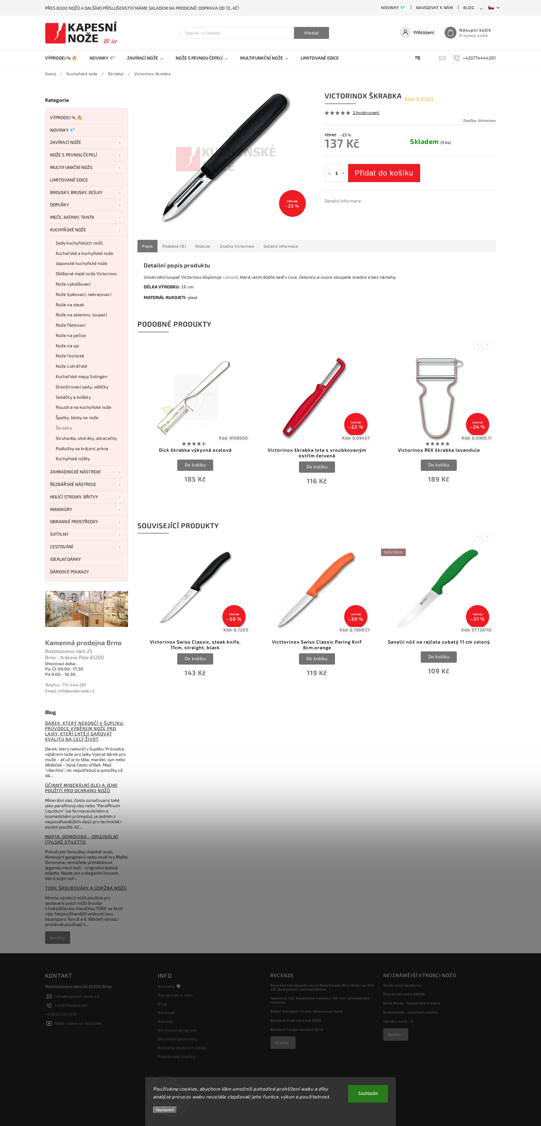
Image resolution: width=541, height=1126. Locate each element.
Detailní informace (343, 200)
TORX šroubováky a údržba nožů (86, 888)
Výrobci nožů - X (398, 1021)
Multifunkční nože (71, 167)
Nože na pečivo (71, 335)
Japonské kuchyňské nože (81, 263)
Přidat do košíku (384, 173)
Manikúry (61, 509)
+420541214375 (61, 1014)
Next (488, 345)
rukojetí (230, 277)
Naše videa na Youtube (77, 1023)
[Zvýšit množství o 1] (343, 173)
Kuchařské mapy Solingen (81, 376)
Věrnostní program (177, 1030)
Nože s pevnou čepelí (73, 154)
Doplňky (59, 204)
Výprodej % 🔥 (66, 117)
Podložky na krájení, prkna (82, 448)
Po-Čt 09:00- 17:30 (64, 668)
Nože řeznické (70, 355)
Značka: (479, 120)
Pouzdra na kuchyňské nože (84, 407)
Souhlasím (368, 1093)
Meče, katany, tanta (72, 217)
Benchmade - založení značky (410, 1012)
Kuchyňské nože (68, 229)
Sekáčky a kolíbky (73, 397)
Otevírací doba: (60, 663)
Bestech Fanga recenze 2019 (296, 1029)
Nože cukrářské (71, 366)
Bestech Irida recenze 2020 (296, 1020)
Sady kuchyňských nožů (79, 242)
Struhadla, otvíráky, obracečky (86, 438)
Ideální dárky (65, 559)
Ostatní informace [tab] (281, 246)
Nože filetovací (71, 325)
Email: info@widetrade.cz (70, 690)
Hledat (311, 32)
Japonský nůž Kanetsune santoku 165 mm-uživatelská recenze (319, 1000)
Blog (468, 7)
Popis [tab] (147, 246)
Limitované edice (69, 179)
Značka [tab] (237, 246)
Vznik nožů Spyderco (402, 985)
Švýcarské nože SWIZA (404, 994)
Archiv (57, 937)
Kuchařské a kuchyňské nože (85, 253)
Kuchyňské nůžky (73, 458)
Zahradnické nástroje (75, 471)
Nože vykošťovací (73, 284)
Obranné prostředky (74, 521)
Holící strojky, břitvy (74, 496)
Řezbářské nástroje (73, 484)
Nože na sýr (68, 345)
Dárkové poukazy (69, 571)
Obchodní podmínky (178, 1038)
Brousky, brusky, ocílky (76, 192)
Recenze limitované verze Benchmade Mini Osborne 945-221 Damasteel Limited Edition (323, 987)
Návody (165, 1021)
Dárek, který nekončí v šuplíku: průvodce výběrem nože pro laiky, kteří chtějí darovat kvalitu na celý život (84, 731)
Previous (479, 345)
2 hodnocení (366, 113)
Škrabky (64, 427)
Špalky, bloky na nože (77, 417)
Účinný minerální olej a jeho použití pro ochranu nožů (81, 787)
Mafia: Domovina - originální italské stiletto (81, 839)
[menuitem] (64, 58)
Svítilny (59, 534)
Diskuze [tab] (202, 246)
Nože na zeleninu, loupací (81, 314)
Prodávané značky (177, 1056)
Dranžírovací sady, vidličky (82, 386)
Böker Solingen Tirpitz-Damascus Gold (306, 1011)
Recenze (166, 1012)
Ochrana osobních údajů (182, 1047)
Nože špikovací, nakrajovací (83, 294)
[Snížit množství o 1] (329, 173)
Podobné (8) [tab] (174, 246)
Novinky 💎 (393, 7)
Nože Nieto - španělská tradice (412, 1003)
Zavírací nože (65, 142)
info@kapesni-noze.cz (76, 996)
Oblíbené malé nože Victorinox (86, 273)
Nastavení (165, 1110)
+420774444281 (71, 1005)
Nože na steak (70, 304)
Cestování (61, 546)
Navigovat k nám (434, 7)
